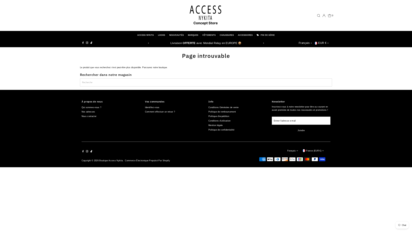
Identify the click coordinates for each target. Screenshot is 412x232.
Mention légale (215, 125)
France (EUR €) (313, 151)
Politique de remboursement (222, 112)
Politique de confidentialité (221, 130)
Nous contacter (89, 116)
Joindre (301, 130)
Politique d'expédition (218, 116)
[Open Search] (318, 15)
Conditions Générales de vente (223, 107)
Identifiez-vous (152, 107)
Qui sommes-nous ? (91, 107)
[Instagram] (87, 43)
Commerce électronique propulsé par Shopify (147, 160)
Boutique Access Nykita (111, 160)
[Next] (263, 43)
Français (304, 42)
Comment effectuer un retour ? (160, 112)
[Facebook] (83, 43)
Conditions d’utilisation (219, 121)
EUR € (322, 42)
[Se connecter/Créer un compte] (324, 15)
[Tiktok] (91, 43)
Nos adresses (88, 112)
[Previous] (148, 43)
